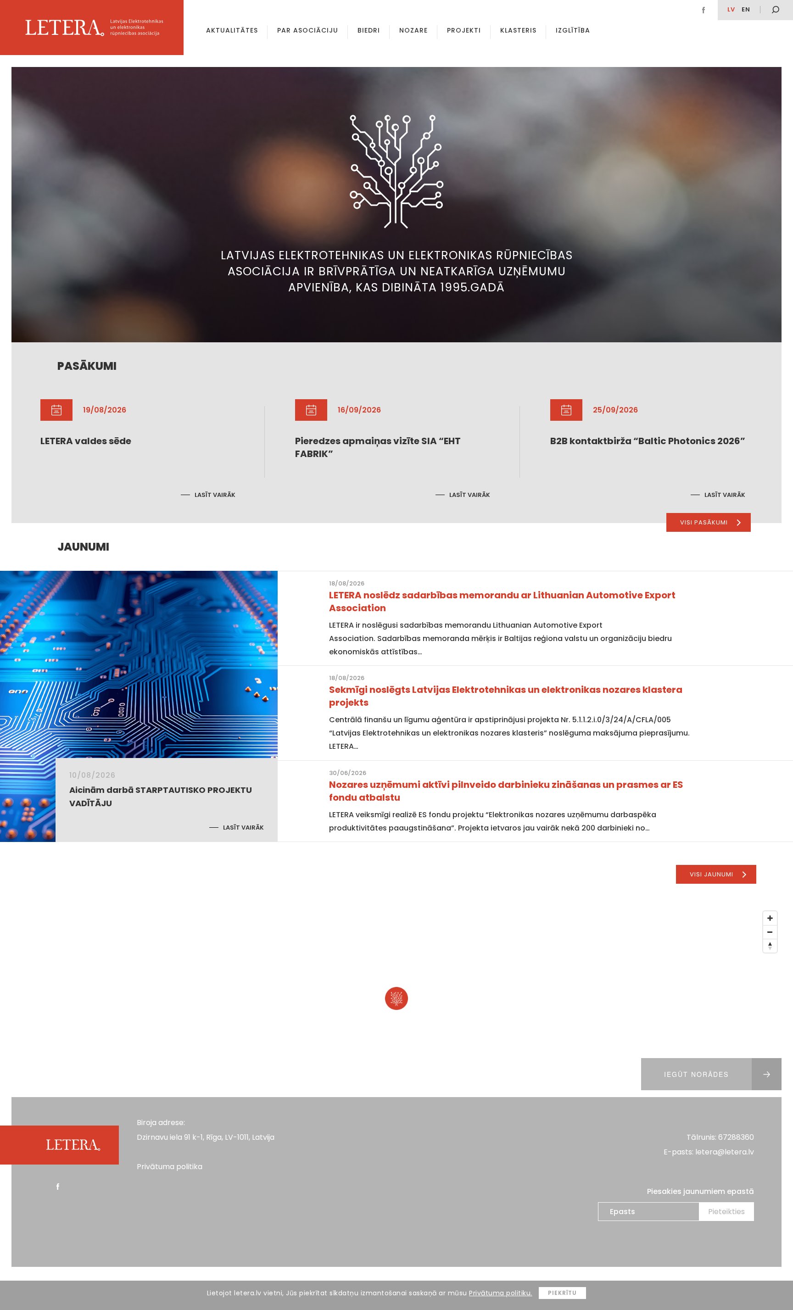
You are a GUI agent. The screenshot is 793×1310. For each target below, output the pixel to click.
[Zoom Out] (770, 932)
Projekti (464, 30)
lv (731, 9)
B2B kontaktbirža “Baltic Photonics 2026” (647, 441)
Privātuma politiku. (500, 1293)
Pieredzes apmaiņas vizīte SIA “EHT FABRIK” (378, 447)
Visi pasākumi (704, 522)
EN (746, 9)
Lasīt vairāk (215, 495)
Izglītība (573, 30)
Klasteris (518, 30)
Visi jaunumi (711, 874)
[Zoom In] (770, 918)
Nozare (413, 30)
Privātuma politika (169, 1166)
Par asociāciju (307, 30)
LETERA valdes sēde (85, 441)
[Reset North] (770, 946)
